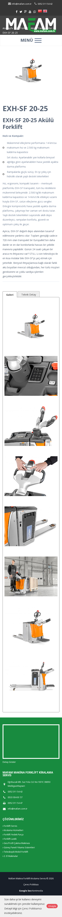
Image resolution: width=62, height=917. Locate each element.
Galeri (9, 294)
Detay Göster (9, 762)
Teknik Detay (28, 294)
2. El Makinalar (10, 856)
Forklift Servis (10, 825)
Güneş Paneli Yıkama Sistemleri (19, 847)
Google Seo (25, 890)
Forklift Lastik (10, 838)
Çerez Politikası (31, 884)
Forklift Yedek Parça (13, 834)
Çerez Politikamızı (32, 908)
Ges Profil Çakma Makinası (16, 843)
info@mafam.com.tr (17, 808)
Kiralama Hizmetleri (13, 830)
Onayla (52, 906)
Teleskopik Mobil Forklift (15, 851)
